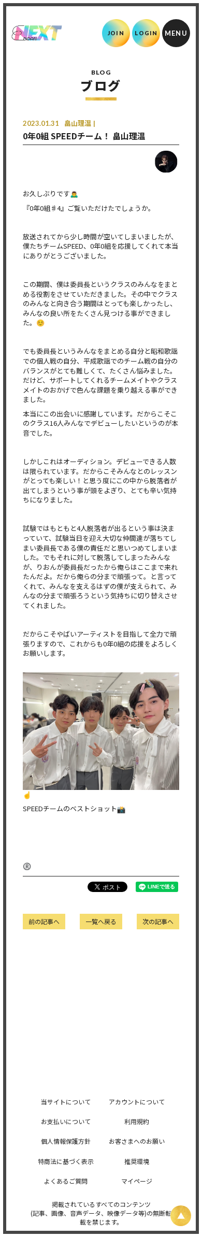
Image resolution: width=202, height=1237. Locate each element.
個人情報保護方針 (66, 1141)
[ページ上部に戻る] (180, 1215)
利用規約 (136, 1121)
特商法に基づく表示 (66, 1161)
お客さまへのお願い (137, 1141)
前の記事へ (44, 921)
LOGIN (146, 33)
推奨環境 (136, 1161)
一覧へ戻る (101, 921)
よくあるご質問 (66, 1180)
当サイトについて (66, 1101)
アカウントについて (137, 1101)
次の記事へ (158, 921)
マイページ (136, 1180)
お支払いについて (66, 1121)
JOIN (116, 33)
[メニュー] (176, 33)
